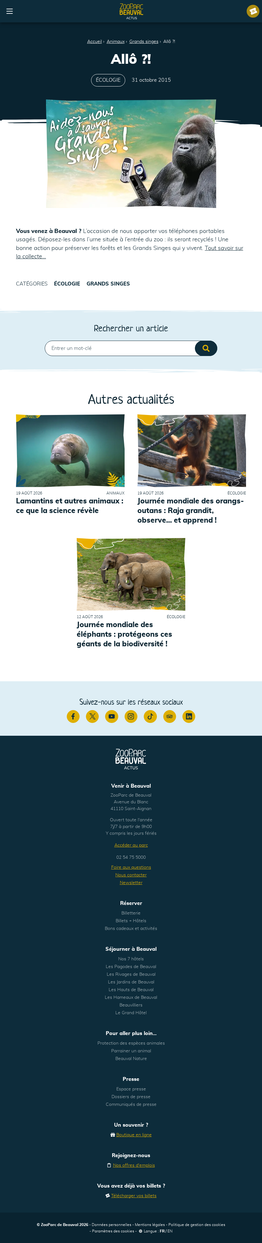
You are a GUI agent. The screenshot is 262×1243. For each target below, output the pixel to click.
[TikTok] (150, 716)
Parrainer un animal (131, 1051)
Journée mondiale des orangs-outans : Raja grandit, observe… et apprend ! (190, 511)
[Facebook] (73, 716)
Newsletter (131, 883)
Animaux (116, 41)
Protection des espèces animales (131, 1043)
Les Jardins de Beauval (131, 982)
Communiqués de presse (131, 1104)
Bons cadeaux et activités (131, 928)
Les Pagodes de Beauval (131, 967)
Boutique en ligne (134, 1135)
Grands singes (143, 41)
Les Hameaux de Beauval (131, 997)
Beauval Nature (131, 1059)
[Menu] (10, 11)
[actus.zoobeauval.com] (132, 11)
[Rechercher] (206, 348)
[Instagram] (131, 716)
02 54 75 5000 (131, 857)
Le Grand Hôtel (131, 1013)
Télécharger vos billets (134, 1196)
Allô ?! (169, 41)
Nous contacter (131, 875)
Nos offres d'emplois (134, 1165)
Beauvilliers (131, 1005)
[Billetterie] (253, 11)
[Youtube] (111, 716)
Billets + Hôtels (131, 921)
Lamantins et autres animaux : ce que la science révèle (69, 506)
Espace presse (131, 1089)
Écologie (108, 80)
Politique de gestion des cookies (196, 1225)
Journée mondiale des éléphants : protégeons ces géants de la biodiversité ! (124, 634)
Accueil (94, 41)
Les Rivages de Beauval (131, 974)
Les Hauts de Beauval (131, 990)
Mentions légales (150, 1225)
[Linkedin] (188, 716)
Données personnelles (111, 1225)
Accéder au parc (131, 845)
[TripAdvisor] (169, 716)
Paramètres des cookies (113, 1231)
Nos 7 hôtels (131, 959)
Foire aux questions (131, 867)
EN (170, 1231)
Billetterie (131, 913)
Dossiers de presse (131, 1097)
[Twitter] (92, 716)
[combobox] (131, 348)
